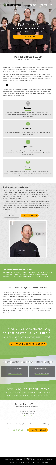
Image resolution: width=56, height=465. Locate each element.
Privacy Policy (48, 459)
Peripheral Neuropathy (41, 368)
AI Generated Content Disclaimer (39, 462)
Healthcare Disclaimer (29, 459)
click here (22, 95)
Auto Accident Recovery (15, 368)
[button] (28, 37)
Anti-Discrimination (17, 459)
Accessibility (7, 459)
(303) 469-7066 (45, 5)
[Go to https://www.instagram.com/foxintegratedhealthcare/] (34, 5)
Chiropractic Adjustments (15, 373)
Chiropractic (12, 190)
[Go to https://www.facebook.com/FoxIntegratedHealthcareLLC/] (31, 5)
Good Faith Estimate (24, 462)
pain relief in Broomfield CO (29, 71)
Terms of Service (13, 462)
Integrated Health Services (41, 373)
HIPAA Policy (40, 459)
